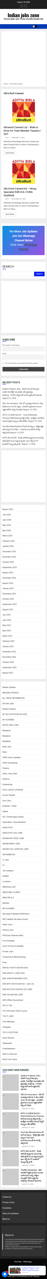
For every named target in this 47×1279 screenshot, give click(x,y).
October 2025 (8, 562)
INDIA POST (7, 827)
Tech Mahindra (8, 1021)
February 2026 (8, 541)
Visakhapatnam (8, 1048)
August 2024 (7, 583)
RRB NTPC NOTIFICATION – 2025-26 (18, 984)
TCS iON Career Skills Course (14, 1011)
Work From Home (9, 1059)
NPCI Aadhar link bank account (15, 919)
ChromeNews (22, 1276)
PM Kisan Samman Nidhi (12, 935)
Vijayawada (7, 1043)
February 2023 (8, 641)
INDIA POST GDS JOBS (12, 833)
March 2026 (7, 536)
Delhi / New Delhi (9, 774)
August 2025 (7, 572)
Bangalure (6, 736)
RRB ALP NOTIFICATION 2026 (15, 968)
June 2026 (6, 520)
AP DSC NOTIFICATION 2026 (14, 714)
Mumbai (5, 903)
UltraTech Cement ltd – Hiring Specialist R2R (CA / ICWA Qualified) (23, 172)
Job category (7, 870)
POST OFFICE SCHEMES (13, 946)
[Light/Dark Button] (35, 26)
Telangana (6, 1027)
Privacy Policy (8, 1202)
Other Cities (7, 924)
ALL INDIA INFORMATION (13, 698)
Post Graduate (8, 941)
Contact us (6, 1197)
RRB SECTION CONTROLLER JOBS (17, 989)
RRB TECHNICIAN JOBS (12, 995)
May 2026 (6, 525)
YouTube (18, 1261)
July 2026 (6, 515)
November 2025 (9, 557)
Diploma (5, 779)
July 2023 (6, 615)
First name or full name (10, 345)
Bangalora (6, 730)
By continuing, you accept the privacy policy (21, 363)
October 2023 (8, 599)
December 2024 (9, 578)
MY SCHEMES (8, 908)
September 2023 (9, 604)
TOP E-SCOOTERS (10, 1032)
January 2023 (8, 646)
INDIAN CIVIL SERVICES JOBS (15, 849)
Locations (6, 881)
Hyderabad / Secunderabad (13, 822)
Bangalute (6, 741)
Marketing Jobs (9, 887)
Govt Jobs (6, 800)
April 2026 (6, 530)
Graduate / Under (9, 806)
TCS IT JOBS (7, 1016)
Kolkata (5, 876)
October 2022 (8, 662)
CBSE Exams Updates (11, 757)
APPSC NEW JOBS (10, 725)
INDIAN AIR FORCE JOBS (13, 838)
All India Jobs (8, 703)
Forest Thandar (8, 795)
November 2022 (9, 657)
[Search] (42, 26)
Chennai (5, 768)
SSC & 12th (7, 1005)
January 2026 (8, 546)
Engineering (7, 784)
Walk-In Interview (9, 1054)
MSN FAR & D (8, 897)
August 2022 (7, 673)
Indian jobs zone (23, 15)
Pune (4, 962)
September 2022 (9, 667)
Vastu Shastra (8, 1038)
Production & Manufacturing (14, 957)
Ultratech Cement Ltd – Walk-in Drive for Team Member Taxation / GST (23, 110)
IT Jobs (5, 860)
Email (4, 353)
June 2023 (6, 620)
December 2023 (9, 594)
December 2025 (9, 551)
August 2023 (7, 609)
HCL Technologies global (13, 817)
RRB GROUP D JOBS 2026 (13, 973)
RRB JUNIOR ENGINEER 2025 (14, 978)
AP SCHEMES (8, 720)
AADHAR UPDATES (10, 693)
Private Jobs (7, 951)
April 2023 (6, 630)
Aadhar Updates (9, 687)
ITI (3, 865)
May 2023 (6, 625)
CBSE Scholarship (9, 763)
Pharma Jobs (8, 930)
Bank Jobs (6, 747)
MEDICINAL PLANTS (11, 892)
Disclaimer (6, 1208)
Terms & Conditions (10, 1213)
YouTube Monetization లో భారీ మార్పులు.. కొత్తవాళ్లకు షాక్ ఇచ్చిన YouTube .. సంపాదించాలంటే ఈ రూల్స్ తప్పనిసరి (23, 429)
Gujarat (5, 811)
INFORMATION (8, 854)
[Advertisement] (23, 57)
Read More (10, 153)
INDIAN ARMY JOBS (11, 844)
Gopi (7, 137)
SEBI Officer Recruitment (12, 1000)
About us (6, 1219)
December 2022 (9, 652)
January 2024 (8, 588)
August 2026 (7, 509)
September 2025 (9, 567)
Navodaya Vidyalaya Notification (15, 914)
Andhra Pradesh (9, 709)
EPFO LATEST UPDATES (12, 790)
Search (8, 266)
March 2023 (7, 636)
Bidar (4, 752)
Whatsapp (27, 1261)
